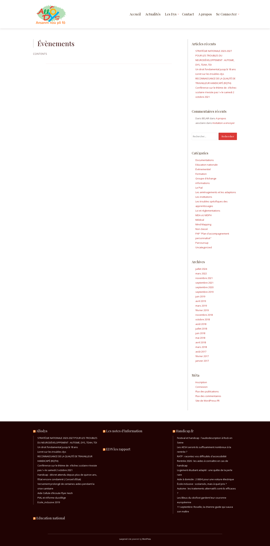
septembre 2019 (204, 291)
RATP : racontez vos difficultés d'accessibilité (201, 456)
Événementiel (203, 169)
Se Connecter (226, 14)
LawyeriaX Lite (125, 539)
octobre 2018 (202, 319)
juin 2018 (200, 333)
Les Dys (171, 14)
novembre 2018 (204, 314)
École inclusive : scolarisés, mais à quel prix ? (202, 484)
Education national (50, 518)
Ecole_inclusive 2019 (48, 502)
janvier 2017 (202, 360)
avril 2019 (200, 301)
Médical (199, 219)
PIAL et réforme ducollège (51, 497)
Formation (201, 174)
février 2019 (202, 310)
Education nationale (206, 164)
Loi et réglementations (207, 210)
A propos (205, 14)
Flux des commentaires (208, 396)
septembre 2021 (204, 282)
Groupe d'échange (205, 178)
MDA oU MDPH (203, 215)
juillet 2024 (201, 269)
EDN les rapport (118, 449)
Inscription (201, 382)
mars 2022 (201, 273)
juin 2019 (200, 296)
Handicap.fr (185, 431)
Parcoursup (201, 242)
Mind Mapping (203, 224)
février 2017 (202, 356)
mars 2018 (201, 347)
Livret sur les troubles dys (209, 74)
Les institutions (203, 196)
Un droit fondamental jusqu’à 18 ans (215, 69)
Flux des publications (207, 391)
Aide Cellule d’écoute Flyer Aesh (55, 493)
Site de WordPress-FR (207, 400)
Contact (188, 14)
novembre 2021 (204, 278)
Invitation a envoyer (224, 123)
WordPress (146, 539)
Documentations (204, 160)
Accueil (135, 14)
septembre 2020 (204, 287)
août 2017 (200, 351)
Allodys (41, 431)
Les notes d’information (124, 431)
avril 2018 (200, 342)
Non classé (201, 229)
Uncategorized (203, 247)
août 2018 (200, 324)
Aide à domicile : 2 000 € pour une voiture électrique (205, 479)
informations (202, 183)
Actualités (153, 14)
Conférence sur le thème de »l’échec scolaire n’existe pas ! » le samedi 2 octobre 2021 (215, 92)
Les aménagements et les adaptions (215, 192)
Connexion (201, 387)
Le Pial (199, 187)
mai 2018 (200, 337)
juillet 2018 (201, 328)
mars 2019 (201, 305)
